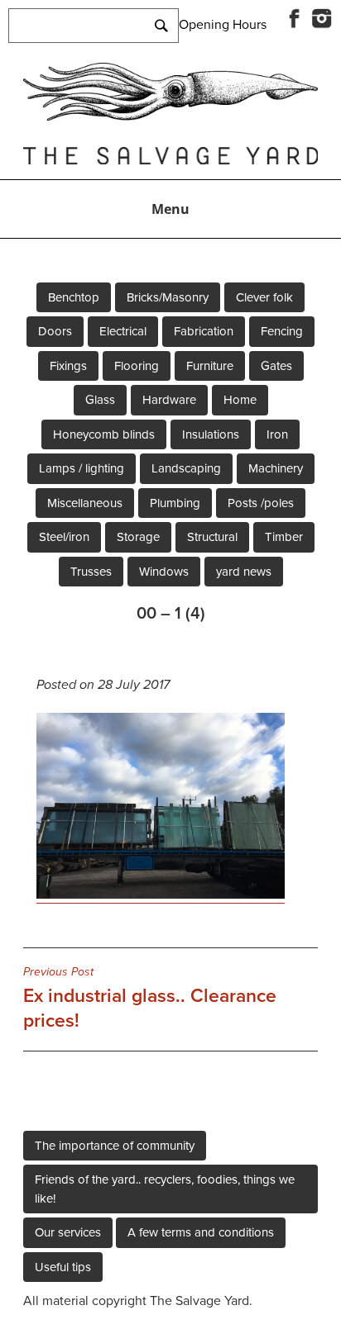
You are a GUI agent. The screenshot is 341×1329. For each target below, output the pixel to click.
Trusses (91, 571)
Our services (68, 1232)
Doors (55, 331)
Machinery (275, 468)
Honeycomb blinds (104, 434)
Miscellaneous (84, 503)
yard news (243, 571)
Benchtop (73, 297)
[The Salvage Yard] (170, 116)
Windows (164, 571)
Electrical (122, 331)
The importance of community (115, 1145)
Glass (100, 399)
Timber (284, 536)
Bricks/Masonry (168, 297)
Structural (212, 536)
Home (240, 399)
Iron (277, 434)
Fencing (282, 331)
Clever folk (264, 297)
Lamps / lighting (81, 468)
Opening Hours (223, 25)
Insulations (210, 434)
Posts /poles (261, 503)
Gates (276, 365)
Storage (138, 536)
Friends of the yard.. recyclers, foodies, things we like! (165, 1189)
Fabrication (203, 331)
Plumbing (175, 503)
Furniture (209, 365)
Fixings (68, 365)
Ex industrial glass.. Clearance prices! (149, 998)
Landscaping (186, 468)
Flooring (136, 365)
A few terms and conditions (200, 1232)
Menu (170, 209)
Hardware (169, 399)
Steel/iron (64, 536)
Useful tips (63, 1267)
